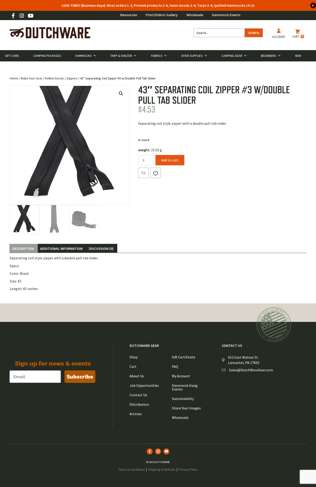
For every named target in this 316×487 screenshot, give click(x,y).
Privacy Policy (188, 469)
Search (253, 33)
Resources (128, 14)
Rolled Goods (54, 78)
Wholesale (194, 14)
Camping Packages (47, 56)
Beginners (268, 56)
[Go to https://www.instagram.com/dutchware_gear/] (21, 16)
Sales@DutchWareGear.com (251, 370)
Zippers (71, 78)
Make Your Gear (31, 78)
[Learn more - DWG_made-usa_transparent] (274, 324)
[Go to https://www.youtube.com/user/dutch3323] (30, 16)
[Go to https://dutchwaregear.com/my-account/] (279, 34)
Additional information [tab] (61, 248)
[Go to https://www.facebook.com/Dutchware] (13, 16)
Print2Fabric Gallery (162, 14)
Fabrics (156, 56)
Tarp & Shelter (121, 56)
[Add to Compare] (143, 173)
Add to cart (170, 160)
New (298, 56)
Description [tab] (23, 248)
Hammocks (83, 56)
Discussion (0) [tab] (101, 248)
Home (13, 78)
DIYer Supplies (192, 56)
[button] (121, 93)
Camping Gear (232, 56)
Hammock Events (226, 14)
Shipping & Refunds (161, 469)
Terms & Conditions (131, 469)
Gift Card (12, 56)
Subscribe (80, 376)
